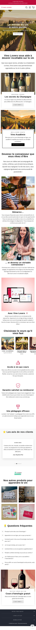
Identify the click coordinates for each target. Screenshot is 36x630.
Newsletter (17, 619)
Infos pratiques (18, 611)
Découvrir (17, 33)
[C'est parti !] (18, 91)
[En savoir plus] (18, 130)
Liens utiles (17, 615)
